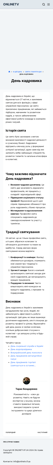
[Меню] (48, 4)
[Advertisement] (26, 36)
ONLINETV (11, 4)
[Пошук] (43, 4)
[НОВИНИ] (9, 72)
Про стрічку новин (11, 442)
